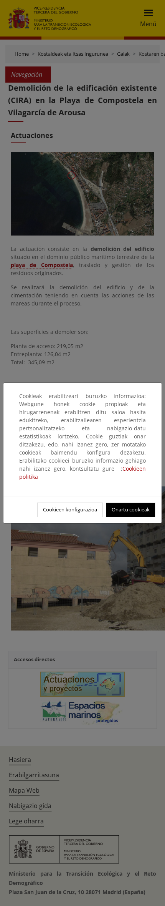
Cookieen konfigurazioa (70, 509)
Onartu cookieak (131, 509)
